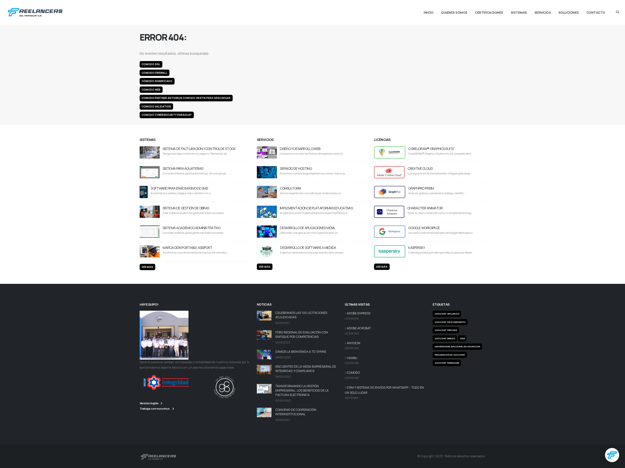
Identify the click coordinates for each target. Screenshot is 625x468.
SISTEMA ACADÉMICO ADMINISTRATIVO (191, 227)
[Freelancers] (35, 11)
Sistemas (519, 12)
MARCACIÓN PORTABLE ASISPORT (187, 247)
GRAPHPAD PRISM (421, 188)
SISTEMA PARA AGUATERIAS (183, 168)
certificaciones (489, 12)
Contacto (595, 12)
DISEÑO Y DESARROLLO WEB (300, 148)
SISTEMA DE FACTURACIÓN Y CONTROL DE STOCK (199, 148)
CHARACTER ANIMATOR (425, 208)
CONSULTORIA (290, 188)
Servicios (542, 12)
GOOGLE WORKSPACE (424, 227)
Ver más (147, 267)
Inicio (428, 12)
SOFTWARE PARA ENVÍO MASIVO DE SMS (179, 188)
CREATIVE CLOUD (420, 168)
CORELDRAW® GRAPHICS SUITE (431, 148)
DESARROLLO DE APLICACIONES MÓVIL (307, 227)
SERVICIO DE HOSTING (296, 168)
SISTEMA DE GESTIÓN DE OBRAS (186, 208)
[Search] (617, 12)
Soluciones (568, 12)
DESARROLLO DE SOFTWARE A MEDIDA (308, 247)
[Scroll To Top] (616, 462)
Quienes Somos (454, 12)
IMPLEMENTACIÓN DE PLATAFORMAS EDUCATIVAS (316, 208)
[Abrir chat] (612, 455)
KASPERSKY (416, 247)
